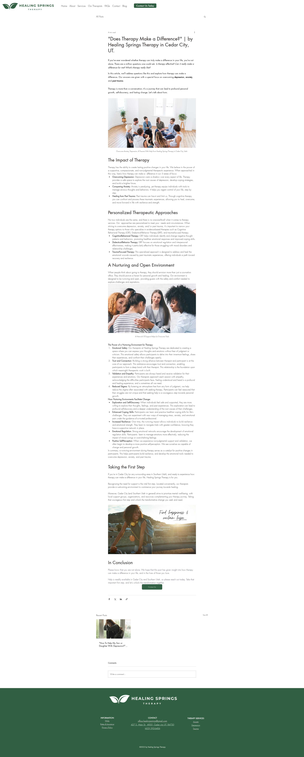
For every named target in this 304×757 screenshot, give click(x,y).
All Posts (100, 16)
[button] (205, 17)
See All (205, 615)
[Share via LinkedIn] (121, 599)
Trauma (196, 728)
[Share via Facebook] (109, 599)
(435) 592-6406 (152, 728)
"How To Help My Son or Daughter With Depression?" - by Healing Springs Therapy (112, 644)
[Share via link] (127, 599)
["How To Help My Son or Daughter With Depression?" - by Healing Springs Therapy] (113, 629)
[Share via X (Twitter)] (115, 599)
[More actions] (194, 32)
